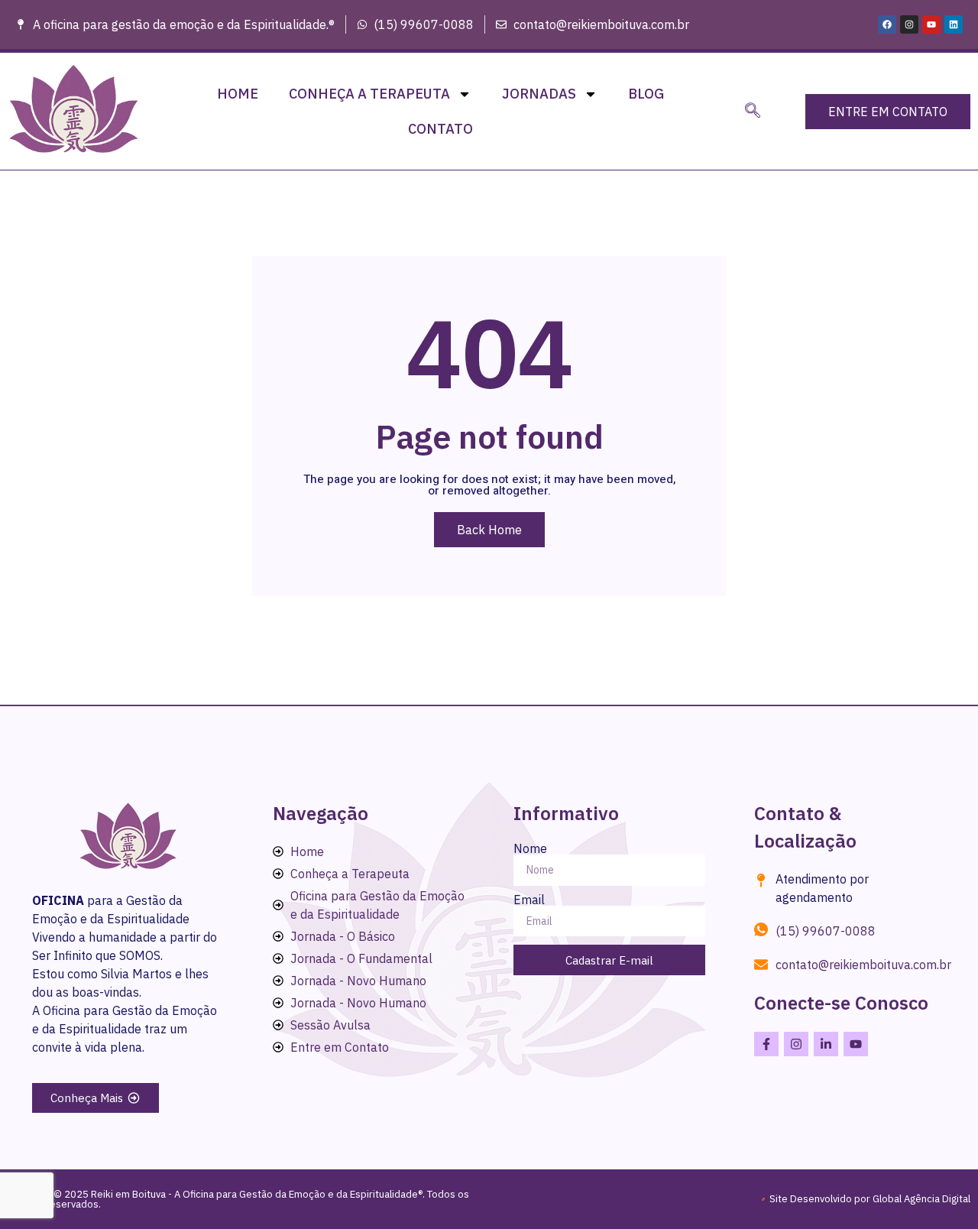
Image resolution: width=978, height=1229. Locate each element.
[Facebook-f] (766, 1044)
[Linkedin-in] (826, 1044)
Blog (646, 93)
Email (529, 899)
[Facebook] (887, 24)
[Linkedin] (953, 24)
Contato (440, 129)
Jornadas (539, 93)
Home (237, 93)
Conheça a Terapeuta (369, 93)
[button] (752, 111)
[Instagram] (909, 24)
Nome (530, 848)
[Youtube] (931, 24)
